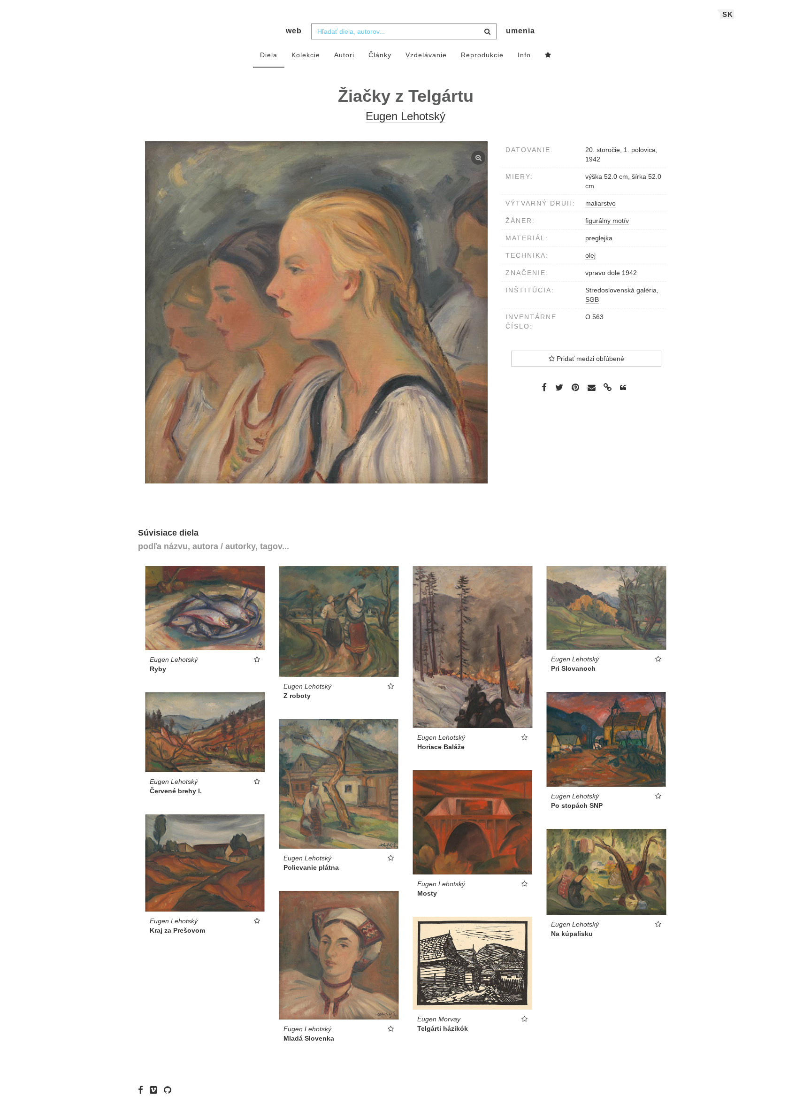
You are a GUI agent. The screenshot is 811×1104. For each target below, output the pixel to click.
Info (524, 55)
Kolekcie (305, 55)
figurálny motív (607, 220)
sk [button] (727, 14)
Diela (268, 55)
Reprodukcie (482, 55)
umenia (520, 31)
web (294, 31)
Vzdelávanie (426, 55)
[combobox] (404, 31)
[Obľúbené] (548, 55)
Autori (344, 55)
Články (379, 55)
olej (590, 255)
